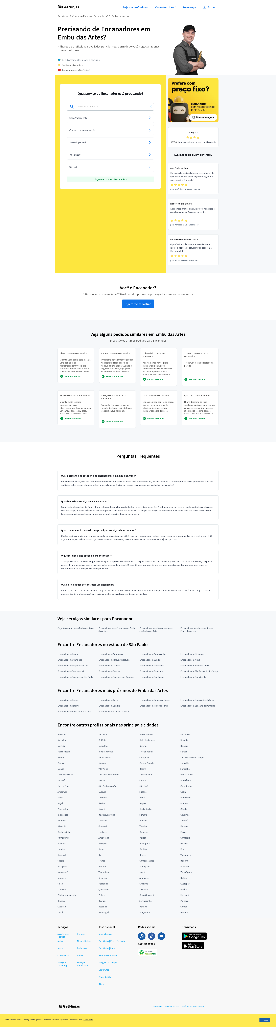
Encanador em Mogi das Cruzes (72, 665)
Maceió (101, 809)
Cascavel (61, 854)
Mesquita (102, 843)
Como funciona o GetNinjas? (76, 69)
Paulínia (143, 849)
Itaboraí (184, 860)
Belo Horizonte (147, 740)
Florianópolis (146, 751)
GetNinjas (62, 16)
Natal (60, 797)
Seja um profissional (135, 7)
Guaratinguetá (146, 895)
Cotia (183, 791)
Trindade (61, 889)
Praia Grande (186, 774)
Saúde (80, 955)
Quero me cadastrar (138, 304)
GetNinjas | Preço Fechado (112, 941)
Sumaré (143, 814)
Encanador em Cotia (108, 699)
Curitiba (61, 745)
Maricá (142, 837)
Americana (103, 837)
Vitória (101, 780)
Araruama (144, 877)
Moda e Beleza (84, 941)
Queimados (104, 889)
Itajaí (60, 803)
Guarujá (102, 791)
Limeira (61, 849)
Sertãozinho (145, 900)
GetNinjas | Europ (107, 948)
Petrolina (103, 883)
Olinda (183, 809)
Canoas (143, 780)
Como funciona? (165, 7)
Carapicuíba (186, 786)
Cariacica (143, 832)
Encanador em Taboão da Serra (113, 711)
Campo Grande (146, 763)
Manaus (102, 763)
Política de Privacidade (193, 1006)
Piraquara (62, 866)
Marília (183, 889)
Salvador (61, 740)
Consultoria (63, 955)
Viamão (143, 826)
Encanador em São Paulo (151, 677)
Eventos (81, 933)
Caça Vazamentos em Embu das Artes (75, 628)
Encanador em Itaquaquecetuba (114, 659)
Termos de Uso (172, 1006)
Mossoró (184, 895)
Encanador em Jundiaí (150, 659)
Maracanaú (62, 872)
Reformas (82, 948)
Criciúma (143, 883)
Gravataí (102, 826)
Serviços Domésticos (83, 964)
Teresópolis (186, 872)
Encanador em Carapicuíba (152, 654)
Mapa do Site (105, 976)
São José (143, 786)
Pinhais (143, 820)
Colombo (185, 814)
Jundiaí (61, 780)
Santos (183, 751)
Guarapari (185, 883)
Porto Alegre (63, 751)
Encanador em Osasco (109, 665)
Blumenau (185, 797)
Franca (101, 860)
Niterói (142, 745)
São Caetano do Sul (107, 786)
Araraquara (144, 866)
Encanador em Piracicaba (151, 665)
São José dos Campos (108, 774)
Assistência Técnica (63, 935)
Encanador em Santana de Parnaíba (197, 705)
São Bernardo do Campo (192, 757)
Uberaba (184, 866)
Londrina (102, 797)
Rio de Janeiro (146, 734)
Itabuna (184, 912)
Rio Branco (62, 734)
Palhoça (184, 900)
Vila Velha (103, 768)
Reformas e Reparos (81, 16)
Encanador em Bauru (67, 654)
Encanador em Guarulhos (69, 659)
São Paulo (103, 734)
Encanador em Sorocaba (151, 671)
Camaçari (185, 837)
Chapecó (102, 877)
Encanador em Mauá (190, 659)
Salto (60, 883)
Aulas (60, 941)
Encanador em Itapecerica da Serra (197, 699)
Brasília (184, 740)
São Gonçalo (145, 774)
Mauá (142, 797)
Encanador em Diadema (192, 654)
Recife (60, 757)
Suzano (143, 791)
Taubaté (102, 832)
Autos (60, 948)
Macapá (143, 906)
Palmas (184, 826)
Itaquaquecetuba (106, 814)
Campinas (144, 757)
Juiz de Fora (63, 786)
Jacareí (183, 820)
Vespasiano (104, 872)
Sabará (60, 860)
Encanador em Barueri (68, 699)
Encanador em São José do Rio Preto (75, 677)
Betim (101, 803)
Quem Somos (105, 933)
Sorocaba (185, 768)
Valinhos (61, 820)
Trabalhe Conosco (108, 955)
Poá (182, 849)
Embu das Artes (120, 16)
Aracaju (184, 803)
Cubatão (61, 906)
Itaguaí (102, 900)
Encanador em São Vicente (193, 677)
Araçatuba (144, 912)
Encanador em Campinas (110, 654)
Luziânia (143, 889)
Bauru (101, 849)
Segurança (189, 7)
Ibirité (142, 854)
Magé (142, 872)
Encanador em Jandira (109, 705)
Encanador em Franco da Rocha (154, 699)
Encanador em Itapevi (68, 705)
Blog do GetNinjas (108, 962)
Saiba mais (88, 1019)
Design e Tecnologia (63, 964)
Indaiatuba (62, 814)
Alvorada (61, 843)
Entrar (211, 7)
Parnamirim (63, 837)
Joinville (184, 763)
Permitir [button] (265, 1020)
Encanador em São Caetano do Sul (74, 711)
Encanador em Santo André (70, 671)
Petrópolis (144, 843)
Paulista (184, 843)
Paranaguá (103, 912)
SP (108, 16)
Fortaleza (185, 734)
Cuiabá (60, 768)
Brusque (61, 900)
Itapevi (142, 803)
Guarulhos (103, 745)
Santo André (104, 757)
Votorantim (186, 854)
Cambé (183, 906)
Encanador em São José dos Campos (116, 677)
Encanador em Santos (109, 671)
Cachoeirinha (63, 832)
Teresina (102, 820)
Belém (142, 768)
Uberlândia (185, 780)
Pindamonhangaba (66, 895)
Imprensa (157, 1006)
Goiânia (102, 740)
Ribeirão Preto (105, 751)
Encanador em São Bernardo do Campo (199, 671)
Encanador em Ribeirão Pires (153, 705)
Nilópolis (62, 826)
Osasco (61, 763)
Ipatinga (61, 877)
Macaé (183, 832)
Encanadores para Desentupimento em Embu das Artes (156, 629)
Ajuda (101, 984)
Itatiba (183, 877)
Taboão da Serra (65, 774)
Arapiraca (62, 791)
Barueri (184, 745)
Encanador (99, 16)
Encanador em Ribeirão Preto (194, 665)
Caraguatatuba (146, 860)
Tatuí (60, 912)
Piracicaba (62, 809)
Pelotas (102, 866)
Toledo (101, 895)
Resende (102, 906)
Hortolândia (145, 809)
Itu (99, 854)
